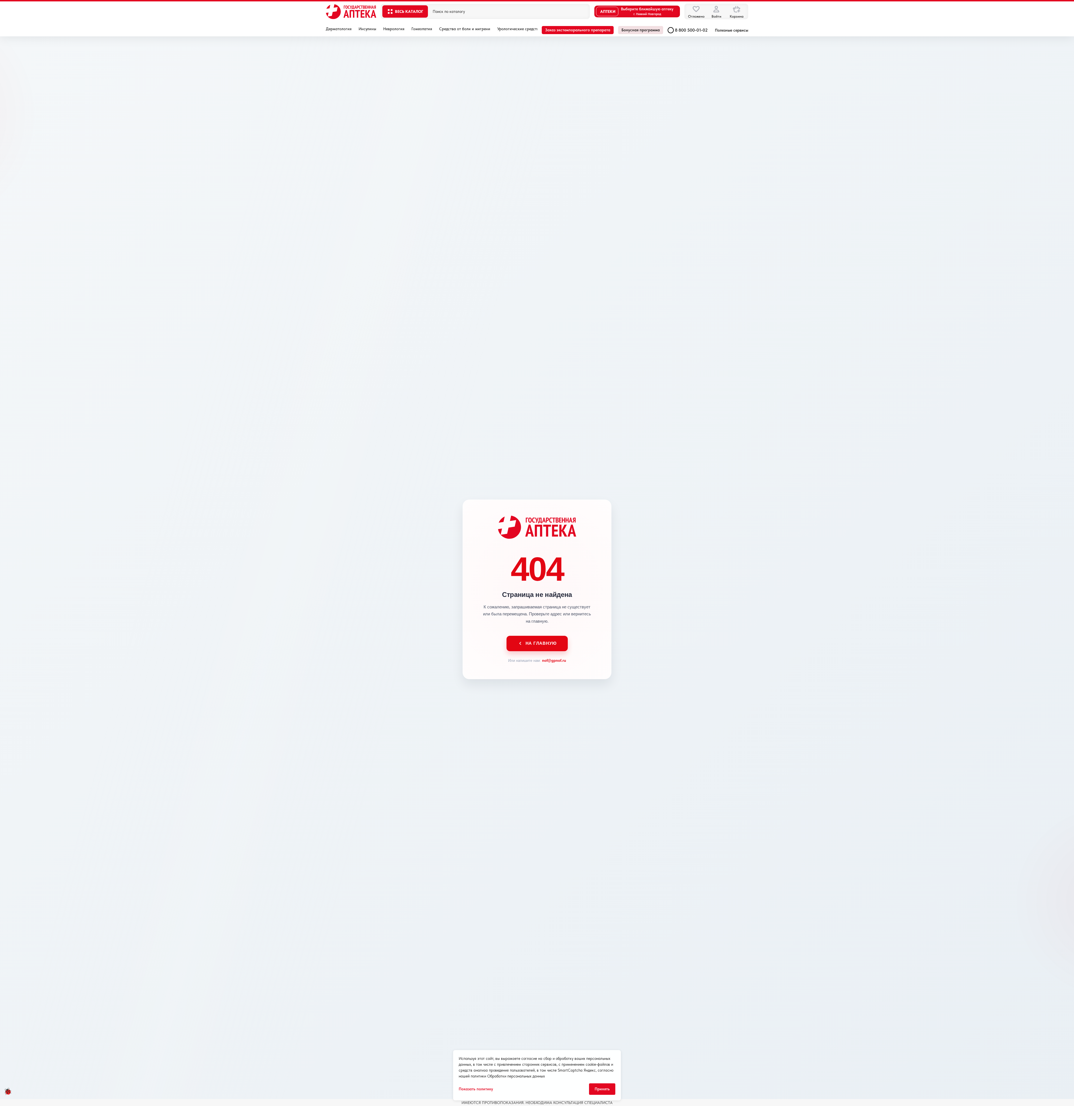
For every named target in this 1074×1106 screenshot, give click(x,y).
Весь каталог (409, 11)
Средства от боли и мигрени (464, 29)
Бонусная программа (640, 30)
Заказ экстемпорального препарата (577, 30)
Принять (602, 1089)
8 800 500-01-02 (691, 30)
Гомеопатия (421, 29)
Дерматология (339, 29)
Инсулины (367, 29)
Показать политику (476, 1089)
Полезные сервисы (731, 30)
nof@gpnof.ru (554, 660)
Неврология (393, 29)
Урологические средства (519, 29)
